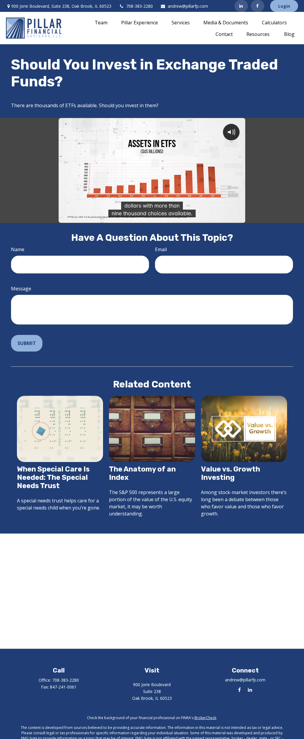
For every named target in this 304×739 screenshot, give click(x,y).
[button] (101, 22)
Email (161, 249)
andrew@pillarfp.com (188, 6)
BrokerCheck (205, 717)
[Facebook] (257, 6)
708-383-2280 (139, 6)
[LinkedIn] (241, 6)
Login (284, 6)
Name (17, 249)
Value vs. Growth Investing (230, 473)
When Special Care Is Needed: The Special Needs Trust (53, 477)
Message (21, 288)
